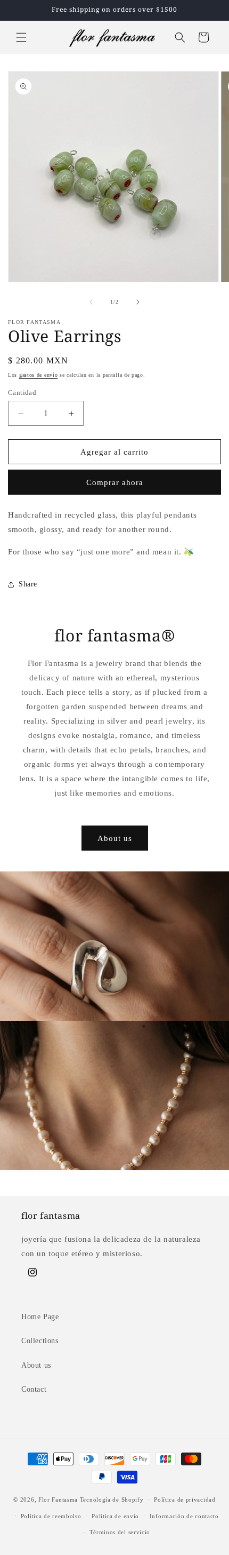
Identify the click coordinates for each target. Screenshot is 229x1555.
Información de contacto (184, 1516)
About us (114, 838)
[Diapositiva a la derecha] (138, 302)
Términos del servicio (120, 1532)
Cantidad (22, 392)
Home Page (40, 1317)
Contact (33, 1389)
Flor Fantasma (58, 1499)
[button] (21, 37)
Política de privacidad (184, 1499)
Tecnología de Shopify (112, 1499)
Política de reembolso (51, 1516)
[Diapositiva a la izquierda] (91, 302)
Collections (40, 1341)
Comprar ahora (114, 482)
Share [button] (28, 584)
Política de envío (115, 1516)
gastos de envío (38, 375)
